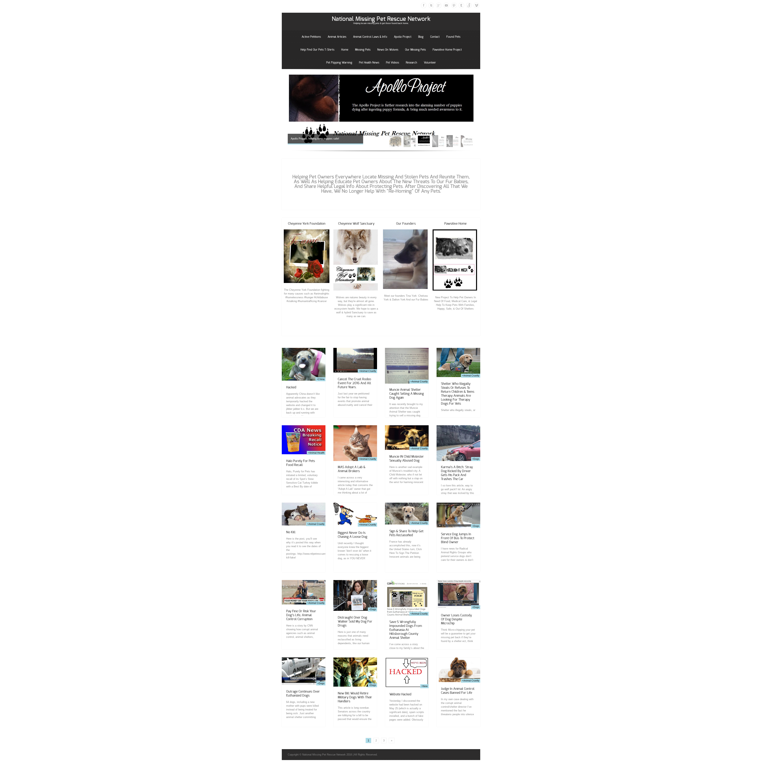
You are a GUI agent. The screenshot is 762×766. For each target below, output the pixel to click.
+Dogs (475, 459)
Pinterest (454, 5)
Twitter (431, 5)
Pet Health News (369, 62)
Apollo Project (402, 37)
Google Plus (439, 5)
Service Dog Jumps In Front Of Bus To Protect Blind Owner (457, 538)
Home (344, 49)
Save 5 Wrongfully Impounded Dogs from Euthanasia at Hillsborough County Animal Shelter (405, 629)
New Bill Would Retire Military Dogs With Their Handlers (355, 697)
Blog (420, 37)
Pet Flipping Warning (339, 62)
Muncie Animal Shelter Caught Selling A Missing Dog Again (406, 393)
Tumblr (461, 5)
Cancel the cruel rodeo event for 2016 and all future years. (354, 383)
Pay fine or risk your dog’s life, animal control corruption (301, 615)
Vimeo (476, 5)
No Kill (290, 532)
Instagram (469, 5)
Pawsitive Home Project (447, 49)
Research (411, 62)
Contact (435, 37)
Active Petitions (311, 37)
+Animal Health (316, 452)
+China (320, 379)
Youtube (446, 5)
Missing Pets (362, 49)
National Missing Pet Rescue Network (381, 19)
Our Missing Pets (415, 49)
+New (424, 686)
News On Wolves (387, 49)
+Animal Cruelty (367, 371)
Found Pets (453, 37)
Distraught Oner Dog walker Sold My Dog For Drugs (355, 621)
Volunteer (430, 62)
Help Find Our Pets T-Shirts (317, 49)
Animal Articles (337, 37)
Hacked (291, 387)
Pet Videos (392, 62)
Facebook (423, 5)
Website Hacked (400, 694)
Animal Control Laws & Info (370, 37)
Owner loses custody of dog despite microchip (456, 619)
